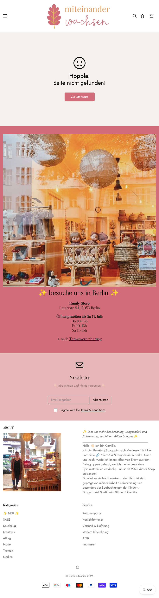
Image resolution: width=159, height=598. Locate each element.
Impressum (89, 544)
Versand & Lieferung (96, 526)
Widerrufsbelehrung (95, 532)
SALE (6, 519)
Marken (8, 557)
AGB (86, 538)
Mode (7, 544)
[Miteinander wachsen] (79, 16)
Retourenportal (92, 513)
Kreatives (9, 532)
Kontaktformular (93, 519)
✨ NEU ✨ (11, 513)
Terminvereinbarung (85, 339)
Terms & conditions (93, 410)
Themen (8, 550)
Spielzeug (9, 526)
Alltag (7, 538)
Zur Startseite (79, 97)
